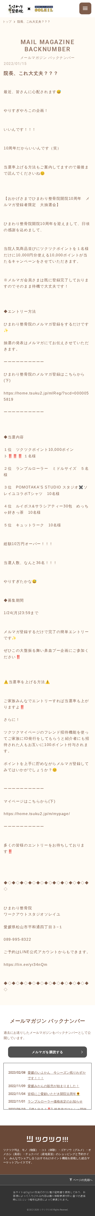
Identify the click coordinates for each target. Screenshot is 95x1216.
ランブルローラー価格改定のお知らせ (55, 1101)
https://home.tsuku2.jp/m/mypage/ (37, 814)
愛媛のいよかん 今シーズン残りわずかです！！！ (57, 1075)
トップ (7, 21)
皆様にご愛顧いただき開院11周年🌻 (54, 1094)
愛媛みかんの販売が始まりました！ (53, 1086)
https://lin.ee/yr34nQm (25, 965)
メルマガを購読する (47, 1052)
